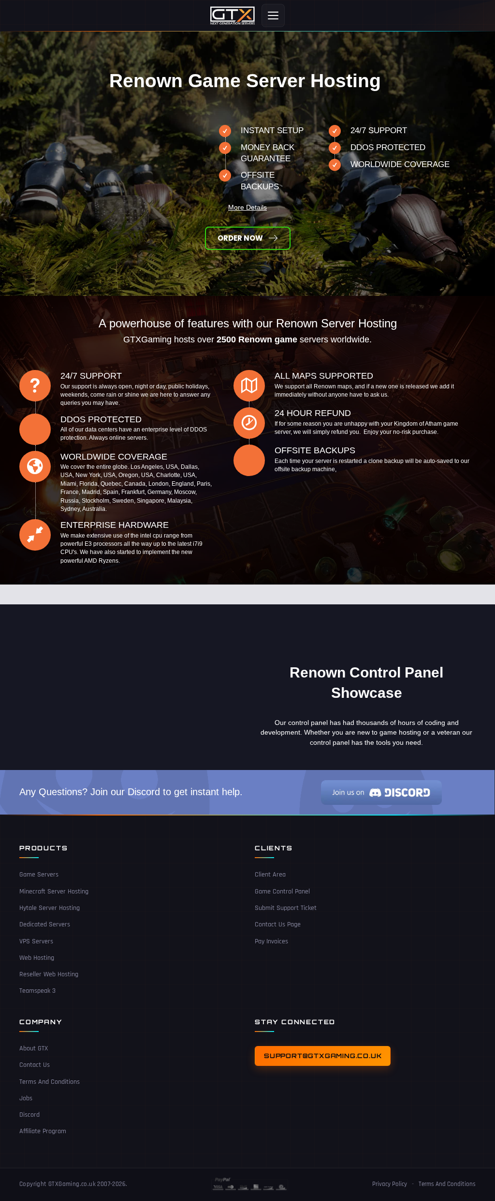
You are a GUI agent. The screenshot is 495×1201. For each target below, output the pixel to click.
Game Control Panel (282, 891)
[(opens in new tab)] (381, 792)
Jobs (25, 1098)
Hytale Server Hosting (49, 908)
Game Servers (38, 874)
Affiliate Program (42, 1131)
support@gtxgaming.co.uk (322, 1056)
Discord (29, 1114)
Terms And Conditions (49, 1082)
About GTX (33, 1048)
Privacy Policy (389, 1184)
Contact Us (34, 1065)
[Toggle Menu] (273, 15)
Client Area (270, 874)
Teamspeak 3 (37, 990)
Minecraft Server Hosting (53, 891)
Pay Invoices (271, 941)
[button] (248, 238)
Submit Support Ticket (286, 908)
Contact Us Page (278, 924)
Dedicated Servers (44, 924)
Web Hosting (36, 958)
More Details (247, 207)
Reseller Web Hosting (48, 974)
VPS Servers (36, 941)
